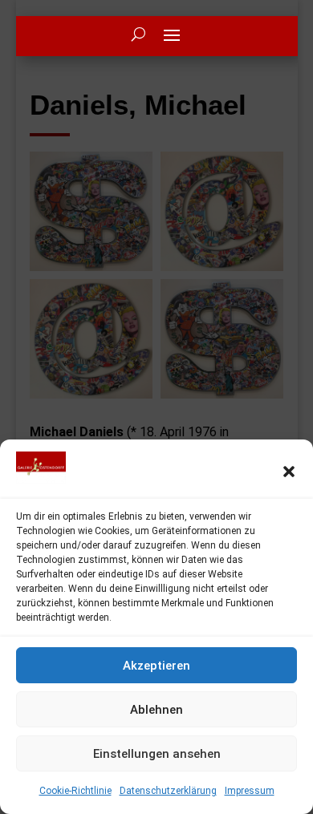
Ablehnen (156, 710)
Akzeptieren (156, 665)
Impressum (249, 790)
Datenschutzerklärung (168, 790)
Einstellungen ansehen (157, 754)
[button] (289, 472)
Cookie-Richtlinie (75, 790)
